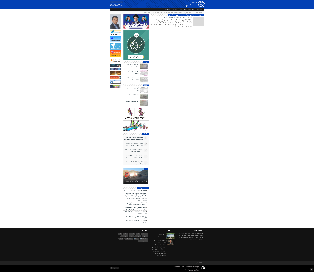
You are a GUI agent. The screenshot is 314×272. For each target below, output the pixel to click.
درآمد (120, 234)
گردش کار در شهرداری (143, 241)
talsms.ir (191, 270)
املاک (126, 234)
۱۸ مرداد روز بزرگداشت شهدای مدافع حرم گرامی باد (135, 190)
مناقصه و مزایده (129, 238)
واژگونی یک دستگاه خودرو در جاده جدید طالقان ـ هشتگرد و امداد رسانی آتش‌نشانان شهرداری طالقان (134, 145)
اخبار (138, 234)
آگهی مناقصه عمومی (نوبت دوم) (132, 95)
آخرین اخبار (145, 234)
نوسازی (121, 238)
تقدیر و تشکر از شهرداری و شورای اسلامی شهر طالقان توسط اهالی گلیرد (177, 17)
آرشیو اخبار (175, 9)
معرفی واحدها (183, 9)
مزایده (131, 236)
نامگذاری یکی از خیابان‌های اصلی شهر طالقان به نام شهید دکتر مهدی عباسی (133, 151)
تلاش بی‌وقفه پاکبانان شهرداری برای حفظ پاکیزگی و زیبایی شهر (134, 163)
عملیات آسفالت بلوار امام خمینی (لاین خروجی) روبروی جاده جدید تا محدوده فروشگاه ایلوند (137, 204)
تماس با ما (167, 9)
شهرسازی (145, 236)
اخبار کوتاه (132, 234)
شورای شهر (191, 9)
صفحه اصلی (125, 1)
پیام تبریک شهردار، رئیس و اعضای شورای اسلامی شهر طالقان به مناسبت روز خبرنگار (134, 157)
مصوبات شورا (124, 236)
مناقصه (136, 238)
